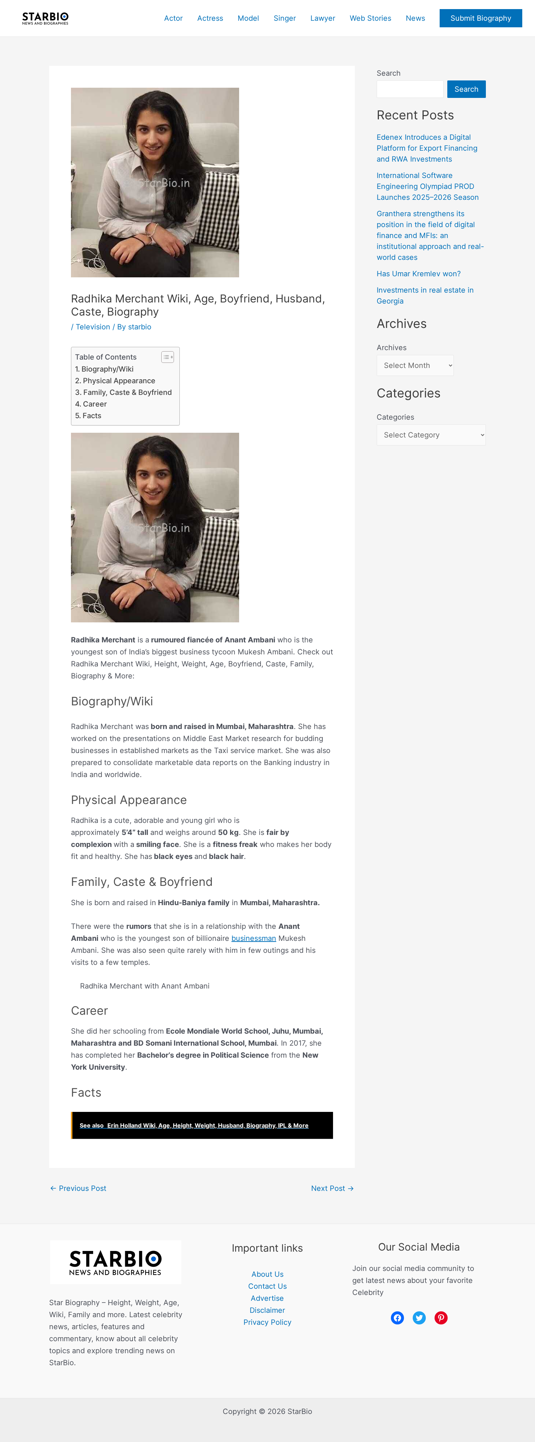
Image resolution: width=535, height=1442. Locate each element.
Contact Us (267, 1286)
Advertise (267, 1298)
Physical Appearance (119, 380)
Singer (285, 18)
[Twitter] (419, 1317)
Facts (92, 415)
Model (248, 18)
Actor (173, 18)
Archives (392, 347)
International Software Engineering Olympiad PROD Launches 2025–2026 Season (428, 186)
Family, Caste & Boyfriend (127, 392)
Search (389, 73)
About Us (267, 1274)
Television (93, 326)
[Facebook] (397, 1317)
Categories (395, 417)
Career (95, 404)
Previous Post (78, 1188)
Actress (210, 18)
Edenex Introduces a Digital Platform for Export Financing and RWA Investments (427, 148)
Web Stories (370, 18)
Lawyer (322, 18)
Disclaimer (267, 1310)
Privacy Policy (267, 1322)
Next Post (332, 1188)
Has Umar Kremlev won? (419, 273)
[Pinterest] (441, 1317)
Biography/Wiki (108, 369)
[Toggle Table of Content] (164, 357)
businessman (253, 938)
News (415, 18)
